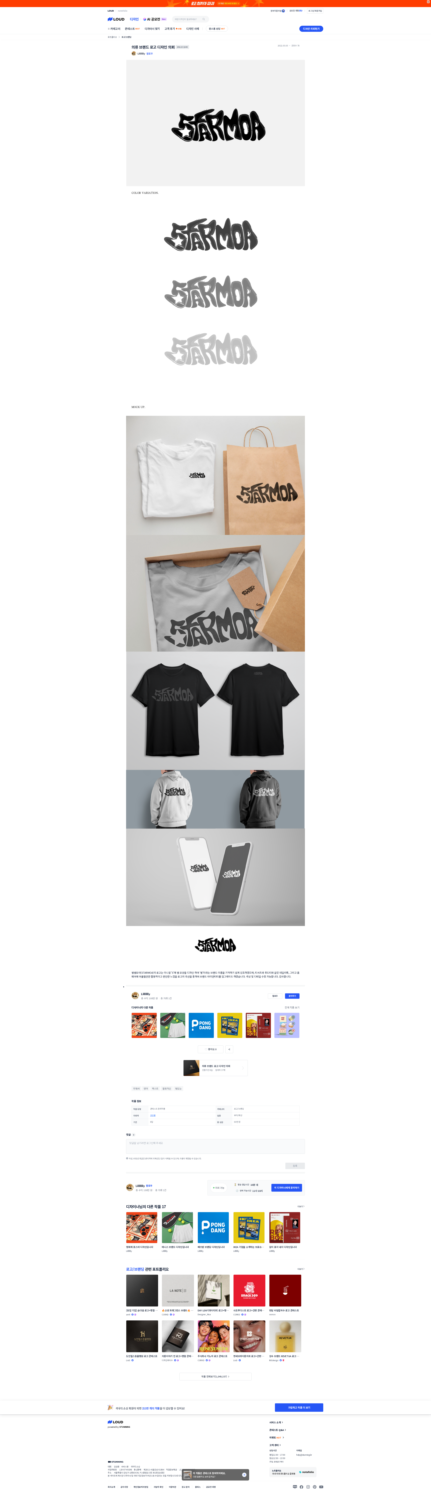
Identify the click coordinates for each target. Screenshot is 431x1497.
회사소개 (111, 1486)
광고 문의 (185, 1486)
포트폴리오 (112, 36)
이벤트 (275, 1437)
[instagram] (308, 1487)
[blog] (295, 1487)
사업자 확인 (158, 1486)
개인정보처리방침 (141, 1486)
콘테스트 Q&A (276, 1430)
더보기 (300, 1206)
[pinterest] (315, 1487)
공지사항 (124, 1486)
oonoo (272, 1314)
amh (128, 1314)
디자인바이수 (167, 1360)
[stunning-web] (115, 1462)
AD (428, 2)
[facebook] (302, 1487)
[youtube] (321, 1487)
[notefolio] (122, 11)
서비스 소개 (275, 1422)
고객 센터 (274, 1445)
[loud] (111, 11)
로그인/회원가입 (315, 10)
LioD (128, 1360)
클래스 (198, 1486)
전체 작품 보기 (292, 1007)
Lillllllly (145, 994)
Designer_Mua (204, 1314)
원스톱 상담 (217, 28)
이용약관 (172, 1486)
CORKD (165, 1314)
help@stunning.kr (304, 1454)
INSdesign (273, 1360)
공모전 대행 (211, 1486)
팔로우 (149, 53)
